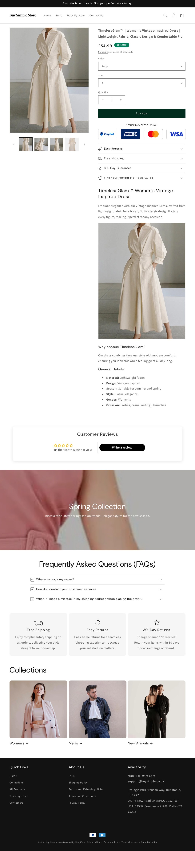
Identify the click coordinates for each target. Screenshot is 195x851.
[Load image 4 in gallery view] (72, 144)
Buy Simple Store (54, 842)
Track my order (19, 796)
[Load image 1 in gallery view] (25, 144)
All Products (17, 789)
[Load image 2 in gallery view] (41, 144)
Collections (17, 782)
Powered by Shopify (73, 842)
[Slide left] (14, 144)
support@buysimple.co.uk (146, 781)
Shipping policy (149, 842)
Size (100, 75)
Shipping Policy (78, 782)
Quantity (103, 92)
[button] (165, 15)
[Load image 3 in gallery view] (56, 144)
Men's (73, 743)
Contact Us (16, 802)
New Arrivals (138, 743)
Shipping (103, 51)
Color (101, 58)
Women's (17, 743)
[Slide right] (84, 144)
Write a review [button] (122, 447)
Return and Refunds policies (86, 789)
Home (13, 776)
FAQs (72, 776)
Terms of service (129, 842)
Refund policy (93, 842)
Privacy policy (111, 842)
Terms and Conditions (82, 796)
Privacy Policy (77, 802)
